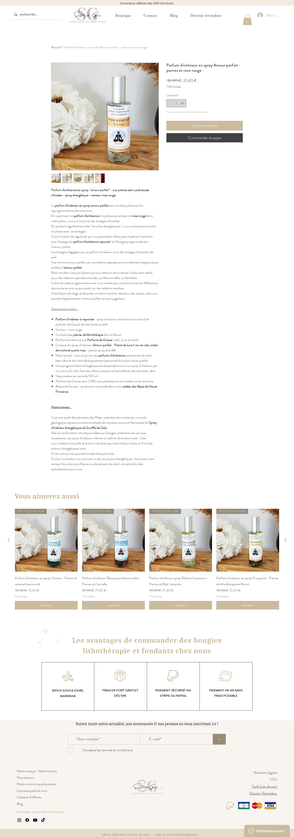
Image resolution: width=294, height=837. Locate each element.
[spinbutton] (176, 103)
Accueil (56, 47)
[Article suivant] (285, 540)
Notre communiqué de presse (36, 783)
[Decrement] (169, 103)
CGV (273, 779)
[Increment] (183, 103)
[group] (147, 559)
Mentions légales (265, 772)
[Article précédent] (8, 540)
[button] (247, 19)
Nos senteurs (25, 777)
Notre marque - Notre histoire (37, 771)
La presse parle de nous (32, 790)
